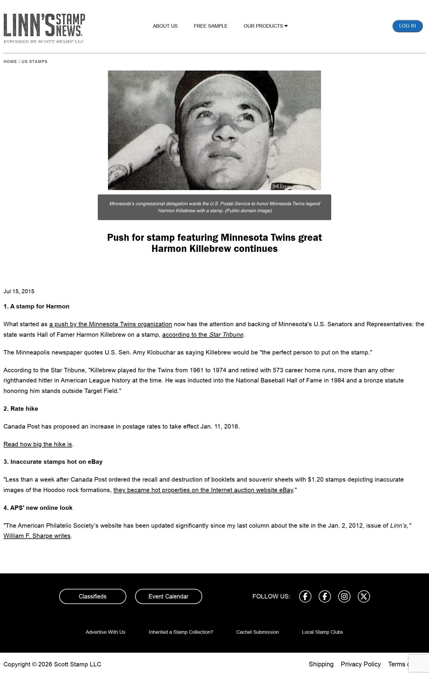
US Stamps (35, 61)
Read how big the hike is (38, 444)
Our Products (264, 26)
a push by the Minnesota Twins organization (110, 324)
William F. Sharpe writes (37, 535)
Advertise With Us (105, 632)
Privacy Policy (361, 664)
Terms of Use (406, 664)
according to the (202, 334)
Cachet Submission (257, 632)
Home (10, 61)
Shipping (321, 664)
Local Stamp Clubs (322, 632)
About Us (165, 26)
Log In (407, 26)
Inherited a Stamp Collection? (181, 632)
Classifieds (93, 596)
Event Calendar (169, 596)
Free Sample (211, 26)
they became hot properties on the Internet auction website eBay (203, 490)
